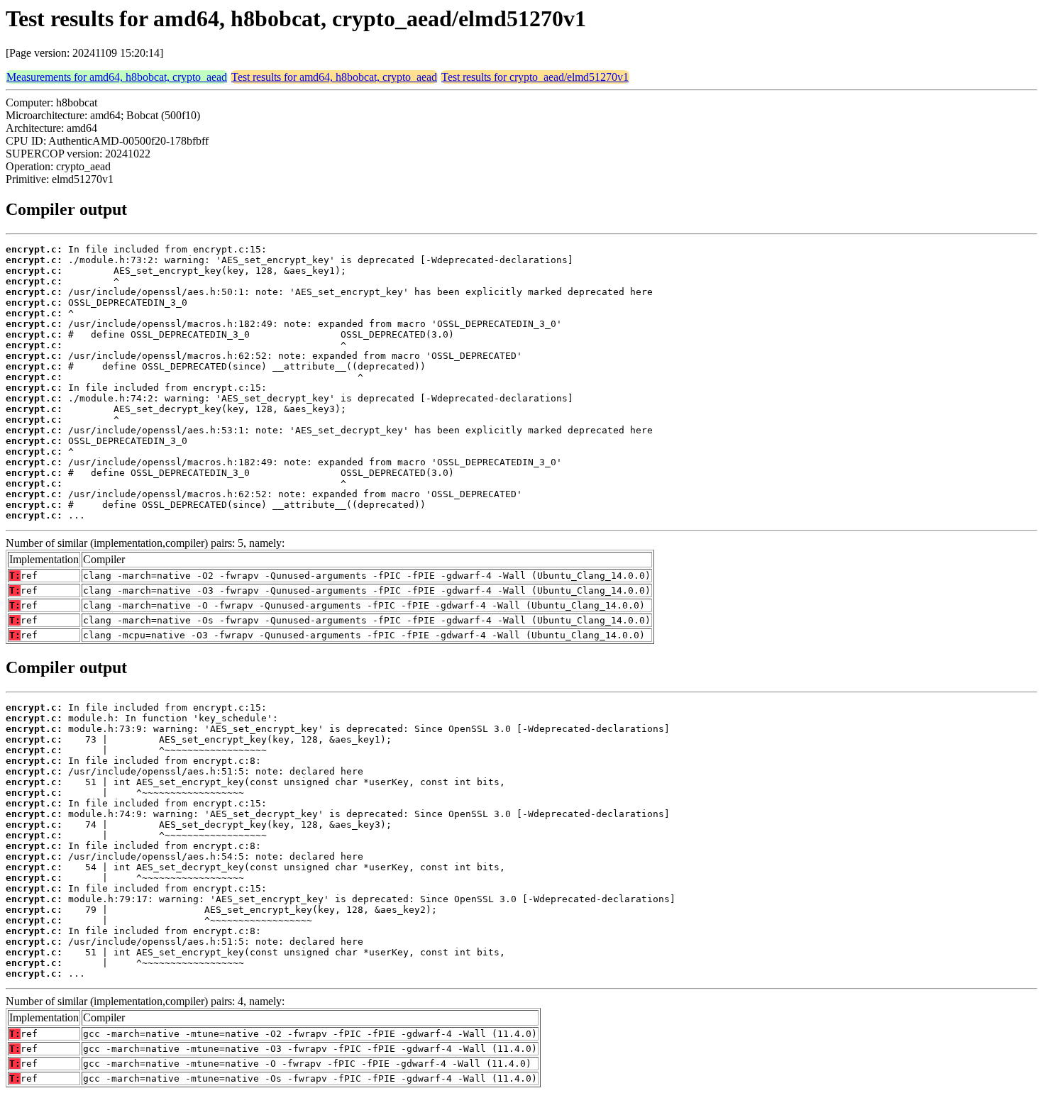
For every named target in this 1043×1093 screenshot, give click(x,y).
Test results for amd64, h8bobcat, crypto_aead (334, 77)
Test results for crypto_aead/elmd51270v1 (535, 77)
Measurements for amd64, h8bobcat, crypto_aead (116, 77)
